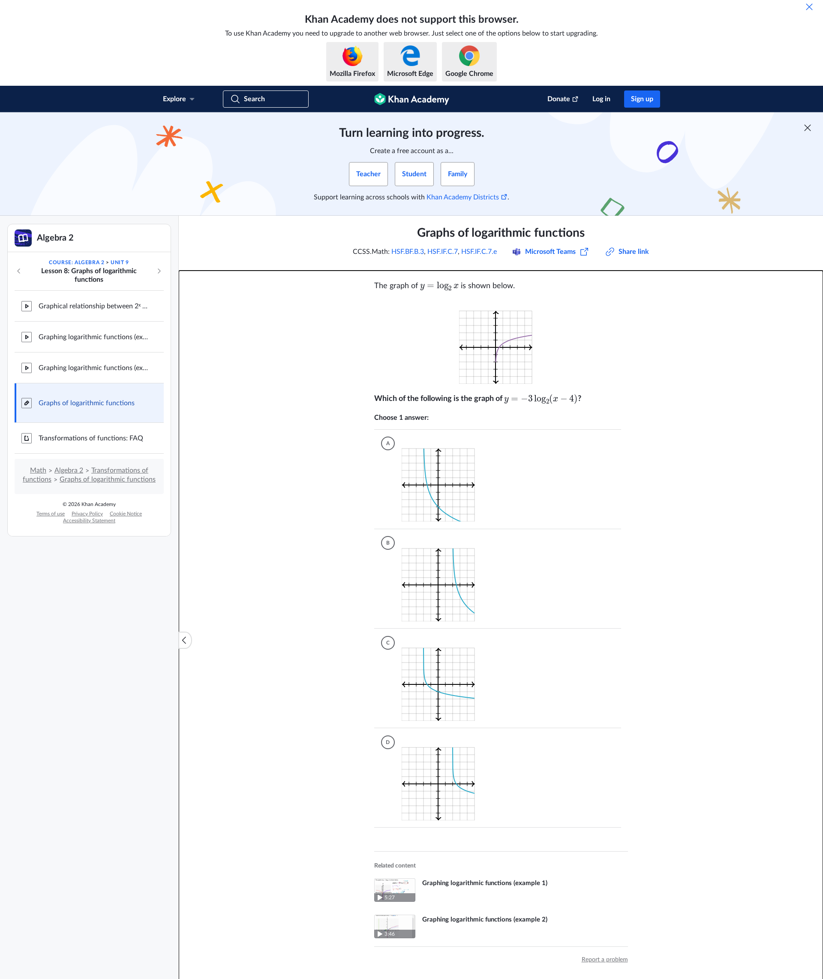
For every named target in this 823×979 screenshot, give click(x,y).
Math (38, 470)
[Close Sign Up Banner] (807, 127)
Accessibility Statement (89, 520)
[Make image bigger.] (501, 342)
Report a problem (605, 954)
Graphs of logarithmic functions (87, 403)
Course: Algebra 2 (76, 262)
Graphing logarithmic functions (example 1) (94, 337)
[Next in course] (159, 271)
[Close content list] (185, 640)
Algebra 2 (68, 470)
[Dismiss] (809, 7)
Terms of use (50, 513)
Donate (558, 99)
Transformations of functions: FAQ (91, 438)
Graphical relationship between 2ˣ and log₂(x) (94, 306)
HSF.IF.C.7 (442, 251)
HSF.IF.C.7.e (479, 251)
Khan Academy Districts (463, 197)
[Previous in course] (19, 271)
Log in (601, 99)
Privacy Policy (87, 513)
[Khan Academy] (411, 99)
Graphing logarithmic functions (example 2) (94, 367)
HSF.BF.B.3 (407, 251)
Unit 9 (120, 262)
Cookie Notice (126, 513)
